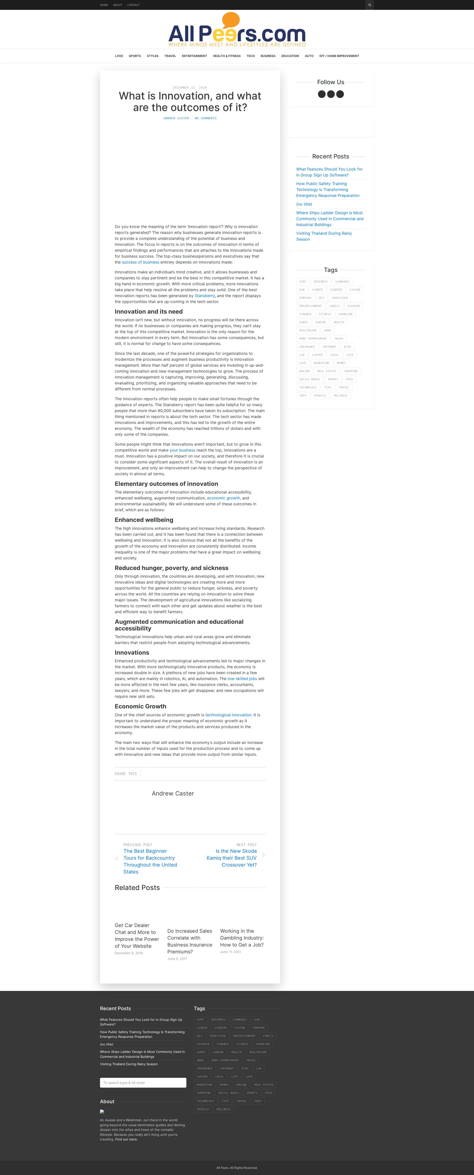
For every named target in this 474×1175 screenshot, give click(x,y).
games (303, 322)
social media (309, 379)
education (340, 297)
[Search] (369, 5)
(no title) (304, 204)
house (339, 338)
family (335, 305)
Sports (135, 56)
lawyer (317, 354)
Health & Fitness (227, 56)
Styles (152, 56)
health (339, 322)
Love (119, 56)
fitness (325, 314)
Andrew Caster (176, 118)
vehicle (320, 395)
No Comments (206, 118)
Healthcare (308, 330)
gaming (321, 322)
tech (349, 379)
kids (347, 346)
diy (321, 297)
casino (355, 289)
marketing (322, 362)
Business (268, 56)
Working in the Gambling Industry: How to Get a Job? (242, 938)
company (305, 297)
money (341, 362)
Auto (309, 56)
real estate (326, 371)
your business (182, 450)
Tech (251, 56)
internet (329, 346)
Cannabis (342, 281)
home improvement (313, 338)
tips (327, 387)
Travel (170, 56)
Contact (133, 5)
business (321, 281)
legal (334, 354)
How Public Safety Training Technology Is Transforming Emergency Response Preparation (327, 189)
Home (104, 5)
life (350, 354)
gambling (346, 314)
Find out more (126, 1139)
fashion (354, 305)
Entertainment (194, 56)
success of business (140, 262)
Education (290, 56)
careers (336, 289)
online (304, 371)
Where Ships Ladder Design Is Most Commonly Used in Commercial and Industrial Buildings (330, 218)
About (117, 5)
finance (305, 314)
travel (344, 387)
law (302, 354)
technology (308, 387)
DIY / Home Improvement (339, 56)
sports (333, 379)
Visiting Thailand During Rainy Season (129, 1064)
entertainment (310, 305)
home (327, 330)
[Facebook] (322, 94)
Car (302, 289)
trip (302, 395)
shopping (351, 371)
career (317, 289)
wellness (341, 395)
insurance (307, 346)
